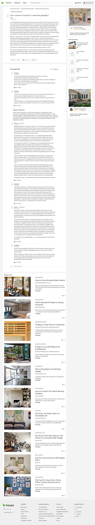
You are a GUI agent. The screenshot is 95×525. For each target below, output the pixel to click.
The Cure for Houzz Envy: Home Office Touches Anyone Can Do (48, 481)
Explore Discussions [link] (14, 8)
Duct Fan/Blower (81, 51)
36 (64, 318)
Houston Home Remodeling (42, 117)
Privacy (22, 511)
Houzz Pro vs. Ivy (42, 511)
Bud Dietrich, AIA (41, 373)
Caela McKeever (41, 418)
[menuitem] (9, 3)
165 (64, 451)
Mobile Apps (23, 518)
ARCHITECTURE (39, 299)
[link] (82, 29)
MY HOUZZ (38, 410)
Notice (26, 511)
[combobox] (51, 2)
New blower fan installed (82, 77)
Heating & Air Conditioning (16, 11)
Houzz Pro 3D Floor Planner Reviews (47, 516)
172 (64, 340)
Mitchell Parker (41, 307)
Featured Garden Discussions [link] (42, 8)
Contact (58, 518)
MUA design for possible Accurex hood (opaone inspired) (82, 44)
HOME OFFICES (39, 477)
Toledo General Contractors (29, 115)
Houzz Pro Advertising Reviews (46, 513)
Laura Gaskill (40, 396)
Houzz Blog (79, 507)
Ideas (24, 3)
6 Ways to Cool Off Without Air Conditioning (47, 348)
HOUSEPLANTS (39, 277)
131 (64, 406)
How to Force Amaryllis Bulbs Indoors (50, 280)
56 (64, 384)
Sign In (58, 520)
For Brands (41, 518)
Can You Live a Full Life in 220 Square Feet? (50, 459)
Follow (35, 60)
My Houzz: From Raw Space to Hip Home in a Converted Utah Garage (49, 437)
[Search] (30, 2)
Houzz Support (59, 516)
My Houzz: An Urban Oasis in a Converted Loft (47, 414)
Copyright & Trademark (26, 520)
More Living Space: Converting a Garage (48, 370)
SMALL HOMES (38, 455)
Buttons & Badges (43, 520)
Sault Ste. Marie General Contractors (43, 114)
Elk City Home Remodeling (29, 117)
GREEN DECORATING (40, 344)
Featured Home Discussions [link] (27, 8)
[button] (54, 69)
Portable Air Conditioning (82, 60)
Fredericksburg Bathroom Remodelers (28, 118)
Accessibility (59, 513)
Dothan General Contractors (34, 112)
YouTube (79, 514)
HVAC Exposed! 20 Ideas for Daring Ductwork (49, 303)
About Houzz (24, 507)
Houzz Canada (59, 507)
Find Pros (8, 3)
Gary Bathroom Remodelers (44, 118)
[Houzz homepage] (2, 2)
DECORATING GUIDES (40, 322)
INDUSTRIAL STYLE (39, 433)
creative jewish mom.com (44, 282)
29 (64, 295)
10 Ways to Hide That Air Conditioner (50, 325)
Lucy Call (39, 440)
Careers (22, 509)
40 (64, 495)
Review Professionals (61, 509)
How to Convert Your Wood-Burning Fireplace (49, 392)
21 (64, 429)
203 (64, 473)
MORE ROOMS (38, 366)
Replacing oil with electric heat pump (83, 69)
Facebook (79, 511)
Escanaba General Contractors (26, 114)
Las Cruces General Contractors (44, 115)
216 (64, 362)
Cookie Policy (24, 516)
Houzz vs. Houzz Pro (43, 509)
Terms (22, 513)
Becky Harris (40, 484)
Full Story (37, 291)
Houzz (38, 462)
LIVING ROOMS (39, 388)
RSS (78, 516)
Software (17, 3)
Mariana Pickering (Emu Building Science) (48, 327)
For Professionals (43, 507)
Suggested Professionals (62, 511)
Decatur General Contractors (20, 112)
